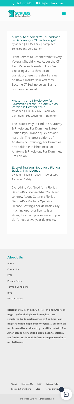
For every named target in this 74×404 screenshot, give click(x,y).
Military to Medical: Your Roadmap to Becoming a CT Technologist (36, 38)
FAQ (9, 275)
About (10, 263)
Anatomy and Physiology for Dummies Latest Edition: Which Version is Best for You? (35, 104)
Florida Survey (15, 298)
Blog (9, 292)
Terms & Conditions (17, 286)
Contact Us (13, 269)
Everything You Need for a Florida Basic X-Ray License (36, 169)
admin (19, 44)
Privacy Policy (14, 281)
